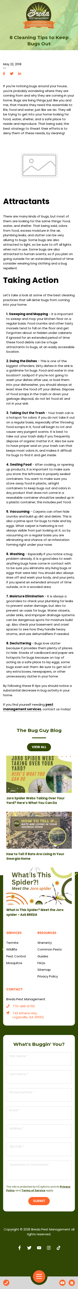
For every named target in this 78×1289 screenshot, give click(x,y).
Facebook (4, 74)
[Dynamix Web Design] (39, 1261)
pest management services (28, 707)
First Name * (18, 1056)
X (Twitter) (29, 1248)
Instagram (49, 1248)
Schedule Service (72, 1283)
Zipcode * (16, 1146)
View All (39, 747)
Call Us (6, 1283)
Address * (16, 1128)
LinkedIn (20, 74)
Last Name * (18, 1074)
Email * (14, 1110)
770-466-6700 (23, 1006)
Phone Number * (22, 1092)
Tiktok (58, 1248)
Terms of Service (33, 1190)
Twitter (12, 74)
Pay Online (62, 1283)
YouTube (39, 1248)
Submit (39, 1201)
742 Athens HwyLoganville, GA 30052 (28, 1015)
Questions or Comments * (29, 1164)
